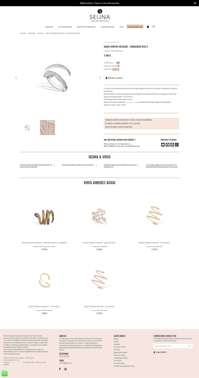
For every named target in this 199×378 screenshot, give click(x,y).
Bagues (116, 339)
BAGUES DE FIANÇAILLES (86, 27)
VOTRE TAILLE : (109, 63)
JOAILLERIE (49, 27)
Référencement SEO (16, 362)
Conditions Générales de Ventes (124, 366)
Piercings (117, 350)
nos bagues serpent (132, 102)
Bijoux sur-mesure (119, 355)
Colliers (116, 341)
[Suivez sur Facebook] (60, 369)
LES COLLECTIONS (65, 27)
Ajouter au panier (115, 78)
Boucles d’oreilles (119, 347)
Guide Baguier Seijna (120, 358)
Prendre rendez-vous (135, 27)
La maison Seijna (119, 363)
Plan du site (117, 360)
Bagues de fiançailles (120, 352)
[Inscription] (189, 346)
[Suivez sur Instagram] (65, 369)
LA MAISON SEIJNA (107, 27)
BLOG (122, 27)
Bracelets (117, 344)
